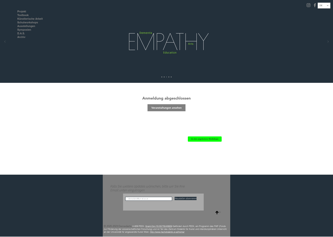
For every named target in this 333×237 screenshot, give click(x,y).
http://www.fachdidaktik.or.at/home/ (167, 231)
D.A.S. (21, 33)
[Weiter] (328, 42)
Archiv (21, 37)
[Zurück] (4, 42)
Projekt (21, 11)
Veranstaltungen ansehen (166, 107)
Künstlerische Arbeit (25, 18)
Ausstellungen (25, 26)
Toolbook (23, 15)
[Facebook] (314, 5)
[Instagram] (308, 5)
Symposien (24, 29)
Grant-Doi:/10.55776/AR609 (158, 226)
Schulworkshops (25, 22)
